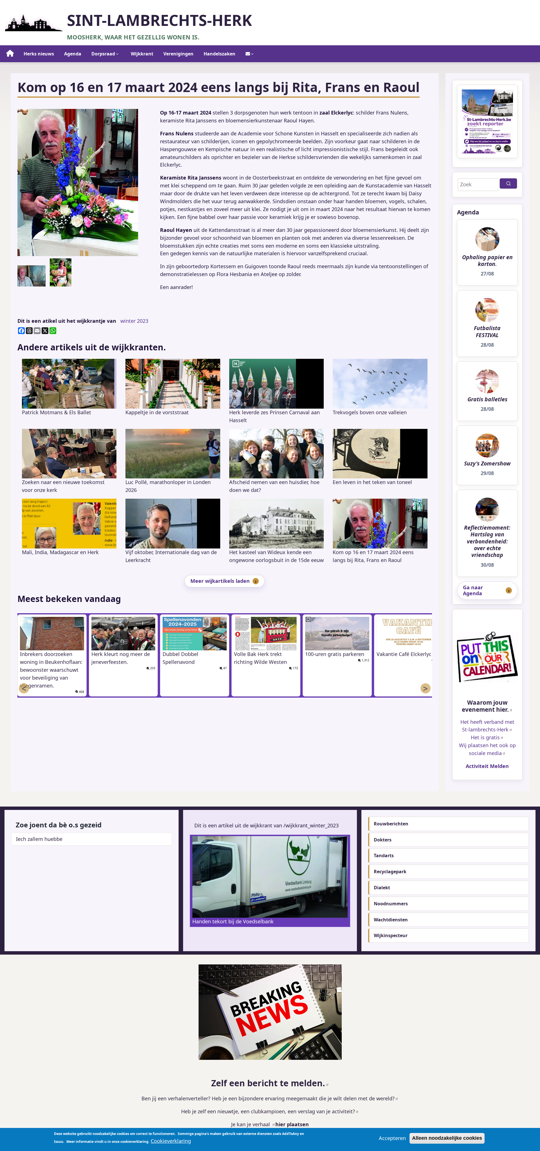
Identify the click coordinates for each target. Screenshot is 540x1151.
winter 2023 (134, 320)
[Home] (33, 20)
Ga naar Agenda (473, 590)
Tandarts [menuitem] (384, 855)
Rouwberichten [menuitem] (391, 824)
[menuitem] (10, 54)
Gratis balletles (487, 399)
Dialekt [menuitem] (382, 887)
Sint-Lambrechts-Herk (159, 20)
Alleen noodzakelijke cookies (447, 1138)
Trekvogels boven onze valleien (370, 412)
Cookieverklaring (171, 1140)
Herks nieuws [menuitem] (39, 54)
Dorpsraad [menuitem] (103, 54)
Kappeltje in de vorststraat (157, 412)
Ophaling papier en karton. (487, 261)
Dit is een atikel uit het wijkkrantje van (66, 320)
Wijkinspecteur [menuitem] (391, 935)
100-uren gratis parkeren (334, 654)
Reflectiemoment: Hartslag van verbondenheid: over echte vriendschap (487, 541)
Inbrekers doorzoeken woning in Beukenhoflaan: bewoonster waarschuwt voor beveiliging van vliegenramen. (51, 670)
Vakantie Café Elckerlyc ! (405, 654)
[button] (77, 182)
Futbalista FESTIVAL (487, 332)
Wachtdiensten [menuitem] (391, 920)
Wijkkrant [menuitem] (142, 54)
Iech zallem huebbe (39, 839)
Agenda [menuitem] (72, 54)
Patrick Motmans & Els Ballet (56, 412)
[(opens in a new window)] (487, 657)
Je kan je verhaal (251, 1124)
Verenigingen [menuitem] (178, 54)
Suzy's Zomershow (487, 463)
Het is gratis (485, 737)
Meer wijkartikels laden (220, 580)
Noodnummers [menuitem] (391, 904)
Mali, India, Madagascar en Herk (60, 552)
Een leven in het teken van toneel (372, 482)
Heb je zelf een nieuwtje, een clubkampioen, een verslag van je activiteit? (268, 1111)
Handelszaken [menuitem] (219, 54)
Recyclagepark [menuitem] (390, 871)
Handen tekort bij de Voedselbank (233, 921)
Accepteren (392, 1138)
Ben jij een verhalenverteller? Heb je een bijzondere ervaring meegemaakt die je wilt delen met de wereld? (268, 1098)
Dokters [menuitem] (383, 840)
